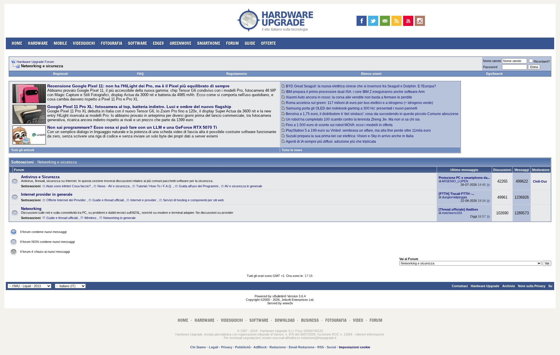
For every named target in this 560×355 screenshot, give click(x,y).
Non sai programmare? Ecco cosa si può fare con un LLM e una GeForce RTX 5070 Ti (132, 127)
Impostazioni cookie (354, 347)
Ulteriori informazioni (369, 334)
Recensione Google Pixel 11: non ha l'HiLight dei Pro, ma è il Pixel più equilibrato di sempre (138, 86)
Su (550, 286)
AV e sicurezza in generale (243, 186)
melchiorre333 (452, 213)
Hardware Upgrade (485, 286)
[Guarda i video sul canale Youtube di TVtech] (408, 21)
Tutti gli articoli (22, 150)
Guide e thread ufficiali (108, 200)
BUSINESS (310, 320)
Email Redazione (301, 347)
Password (490, 67)
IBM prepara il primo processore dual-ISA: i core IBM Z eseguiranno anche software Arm (355, 92)
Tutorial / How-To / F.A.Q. (154, 186)
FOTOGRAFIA (111, 43)
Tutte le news (292, 150)
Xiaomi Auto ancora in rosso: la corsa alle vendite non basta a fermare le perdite (349, 97)
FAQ (140, 73)
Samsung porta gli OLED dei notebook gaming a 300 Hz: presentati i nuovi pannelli (351, 108)
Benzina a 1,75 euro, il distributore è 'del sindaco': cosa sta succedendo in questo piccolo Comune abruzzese (372, 114)
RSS (320, 347)
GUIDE (250, 43)
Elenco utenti (371, 73)
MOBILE (60, 43)
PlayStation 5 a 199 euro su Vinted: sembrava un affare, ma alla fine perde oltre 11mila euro (358, 130)
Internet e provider (143, 200)
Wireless (90, 218)
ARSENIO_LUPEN (455, 181)
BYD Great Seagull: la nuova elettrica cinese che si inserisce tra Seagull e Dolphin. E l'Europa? (361, 86)
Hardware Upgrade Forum (35, 61)
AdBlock (260, 347)
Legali (213, 347)
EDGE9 (158, 43)
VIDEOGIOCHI (84, 43)
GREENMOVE (180, 43)
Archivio (508, 286)
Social (331, 347)
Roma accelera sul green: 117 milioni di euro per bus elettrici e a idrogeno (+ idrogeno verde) (359, 103)
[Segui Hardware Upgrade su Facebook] (361, 21)
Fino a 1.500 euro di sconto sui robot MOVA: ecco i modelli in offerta (339, 125)
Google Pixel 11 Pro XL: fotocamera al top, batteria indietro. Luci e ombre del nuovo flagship (139, 106)
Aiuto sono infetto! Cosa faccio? (68, 186)
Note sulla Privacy (531, 286)
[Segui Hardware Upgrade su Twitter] (373, 21)
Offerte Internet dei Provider (66, 200)
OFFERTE (268, 43)
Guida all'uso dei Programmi (198, 186)
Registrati (60, 73)
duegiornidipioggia (454, 197)
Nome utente (492, 61)
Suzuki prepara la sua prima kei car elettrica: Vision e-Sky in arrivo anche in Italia (350, 136)
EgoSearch (494, 73)
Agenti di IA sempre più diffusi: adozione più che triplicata (331, 141)
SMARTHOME (208, 43)
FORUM (232, 43)
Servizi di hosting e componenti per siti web (193, 200)
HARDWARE (38, 43)
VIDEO (358, 320)
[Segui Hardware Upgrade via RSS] (396, 21)
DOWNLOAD (285, 320)
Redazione (278, 347)
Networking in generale (119, 218)
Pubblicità (243, 347)
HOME (17, 43)
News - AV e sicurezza (113, 186)
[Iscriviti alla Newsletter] (385, 21)
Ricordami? (542, 61)
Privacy (226, 347)
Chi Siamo (198, 347)
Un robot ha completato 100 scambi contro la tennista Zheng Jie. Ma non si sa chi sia (353, 119)
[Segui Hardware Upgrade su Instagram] (420, 21)
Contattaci (460, 286)
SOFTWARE (137, 43)
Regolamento (236, 73)
